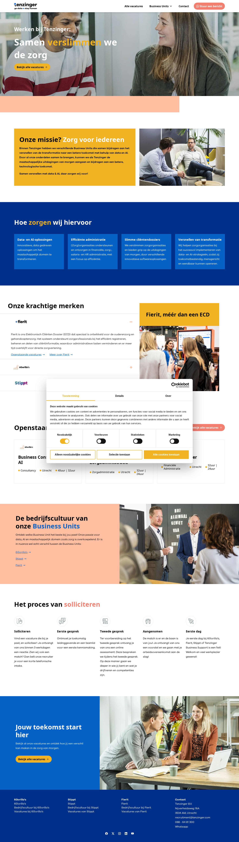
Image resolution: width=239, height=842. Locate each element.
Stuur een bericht (210, 6)
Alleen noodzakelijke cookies (73, 454)
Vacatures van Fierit (134, 811)
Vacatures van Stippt (81, 811)
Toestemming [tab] (70, 396)
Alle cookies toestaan (166, 454)
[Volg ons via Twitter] (113, 833)
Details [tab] (119, 396)
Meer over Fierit (59, 354)
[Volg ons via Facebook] (106, 833)
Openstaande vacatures (26, 354)
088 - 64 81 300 (184, 822)
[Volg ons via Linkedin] (126, 833)
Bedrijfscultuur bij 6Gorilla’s (31, 807)
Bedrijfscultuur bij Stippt (83, 807)
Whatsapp (181, 826)
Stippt (19, 559)
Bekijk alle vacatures (30, 67)
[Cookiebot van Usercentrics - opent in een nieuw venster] (175, 385)
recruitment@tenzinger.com (192, 817)
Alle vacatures (134, 6)
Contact (184, 6)
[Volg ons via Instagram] (119, 833)
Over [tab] (168, 396)
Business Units (159, 6)
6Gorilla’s (21, 552)
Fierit (19, 565)
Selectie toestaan (119, 454)
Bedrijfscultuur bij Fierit (136, 807)
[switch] (101, 441)
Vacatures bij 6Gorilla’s (28, 811)
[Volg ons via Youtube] (132, 833)
